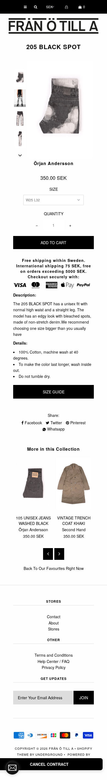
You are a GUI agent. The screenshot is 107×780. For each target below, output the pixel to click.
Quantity (53, 213)
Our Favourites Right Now (61, 568)
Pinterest (77, 422)
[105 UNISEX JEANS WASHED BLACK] (33, 508)
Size (53, 189)
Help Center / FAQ (53, 661)
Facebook (33, 422)
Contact (53, 616)
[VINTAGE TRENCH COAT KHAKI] (73, 508)
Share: (53, 415)
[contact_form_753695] (12, 768)
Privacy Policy (54, 667)
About (54, 623)
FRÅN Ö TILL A (61, 748)
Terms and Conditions (54, 655)
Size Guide (53, 392)
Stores (53, 629)
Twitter (55, 422)
